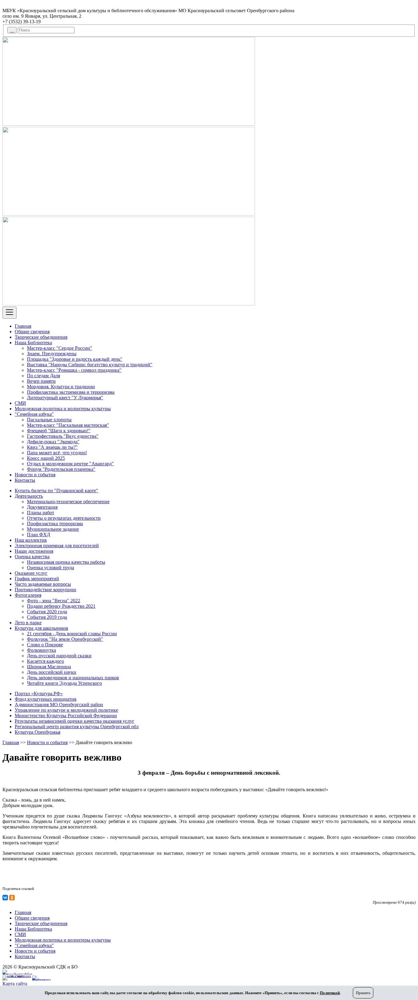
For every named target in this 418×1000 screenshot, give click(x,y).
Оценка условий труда (50, 567)
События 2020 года (47, 611)
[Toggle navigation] (9, 313)
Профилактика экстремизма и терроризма (70, 392)
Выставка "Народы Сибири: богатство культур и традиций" (89, 364)
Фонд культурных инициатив (46, 699)
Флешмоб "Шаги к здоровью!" (59, 430)
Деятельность (29, 496)
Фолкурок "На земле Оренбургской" (65, 639)
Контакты (25, 480)
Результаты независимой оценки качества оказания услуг (74, 721)
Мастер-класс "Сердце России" (59, 348)
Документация (42, 507)
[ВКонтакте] (5, 897)
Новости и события (35, 474)
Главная (23, 326)
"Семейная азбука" (34, 414)
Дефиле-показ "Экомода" (53, 441)
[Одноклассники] (12, 897)
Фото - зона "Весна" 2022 (53, 600)
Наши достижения (34, 551)
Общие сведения (32, 331)
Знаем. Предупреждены (52, 353)
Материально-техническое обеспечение (68, 501)
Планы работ (40, 512)
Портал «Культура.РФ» (39, 693)
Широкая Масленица (49, 666)
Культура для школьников (41, 628)
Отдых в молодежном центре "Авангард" (70, 463)
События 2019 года (47, 617)
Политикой (330, 993)
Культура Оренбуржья (37, 732)
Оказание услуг (31, 573)
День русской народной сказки (59, 655)
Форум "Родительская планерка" (61, 469)
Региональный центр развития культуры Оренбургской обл (77, 726)
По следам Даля (43, 375)
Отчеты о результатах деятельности (64, 518)
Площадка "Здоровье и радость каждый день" (74, 359)
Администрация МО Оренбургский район (59, 704)
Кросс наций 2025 (46, 458)
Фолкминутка (41, 650)
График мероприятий (37, 578)
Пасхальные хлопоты (49, 419)
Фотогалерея (28, 595)
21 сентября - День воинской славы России (72, 633)
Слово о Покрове (45, 644)
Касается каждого (45, 661)
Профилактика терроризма (55, 523)
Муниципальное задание (53, 529)
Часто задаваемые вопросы (43, 584)
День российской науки (51, 672)
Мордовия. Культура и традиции (61, 386)
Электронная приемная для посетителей (57, 545)
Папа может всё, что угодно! (57, 452)
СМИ (20, 403)
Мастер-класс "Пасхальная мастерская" (68, 425)
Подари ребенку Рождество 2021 (61, 606)
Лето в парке (28, 622)
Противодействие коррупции (45, 589)
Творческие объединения (41, 337)
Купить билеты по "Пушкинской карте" (56, 490)
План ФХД (38, 534)
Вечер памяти (41, 381)
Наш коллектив (31, 540)
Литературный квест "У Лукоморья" (65, 397)
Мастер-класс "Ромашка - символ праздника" (74, 370)
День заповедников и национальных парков (73, 677)
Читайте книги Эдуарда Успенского (64, 683)
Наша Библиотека (33, 342)
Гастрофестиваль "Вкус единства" (63, 436)
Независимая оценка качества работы (66, 562)
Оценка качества (32, 556)
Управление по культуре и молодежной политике (66, 710)
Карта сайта (14, 983)
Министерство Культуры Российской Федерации (66, 715)
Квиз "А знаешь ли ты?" (52, 447)
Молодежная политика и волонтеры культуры (63, 408)
